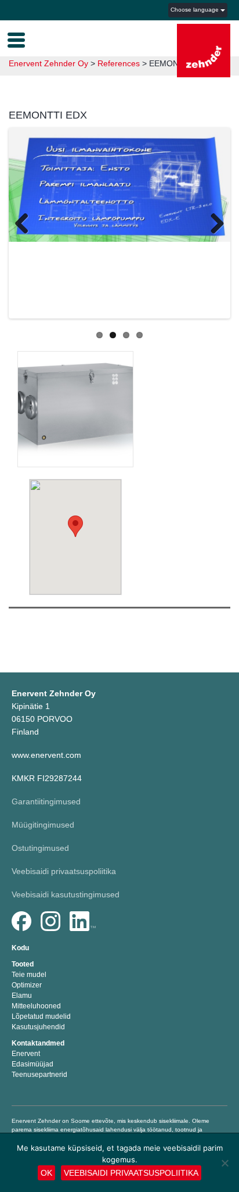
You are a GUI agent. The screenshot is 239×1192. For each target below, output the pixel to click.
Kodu (20, 948)
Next (212, 225)
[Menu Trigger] (16, 38)
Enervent (26, 1054)
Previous (26, 225)
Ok (46, 1172)
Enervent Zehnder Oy (48, 63)
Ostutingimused (40, 848)
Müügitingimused (43, 824)
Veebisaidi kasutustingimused (65, 894)
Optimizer (27, 985)
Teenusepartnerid (39, 1075)
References (118, 63)
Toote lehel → (76, 419)
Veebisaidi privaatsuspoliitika (64, 871)
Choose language (195, 9)
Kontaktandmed (38, 1043)
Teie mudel (29, 975)
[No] (224, 1163)
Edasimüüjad (32, 1064)
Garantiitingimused (46, 801)
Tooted (23, 964)
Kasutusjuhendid (38, 1027)
